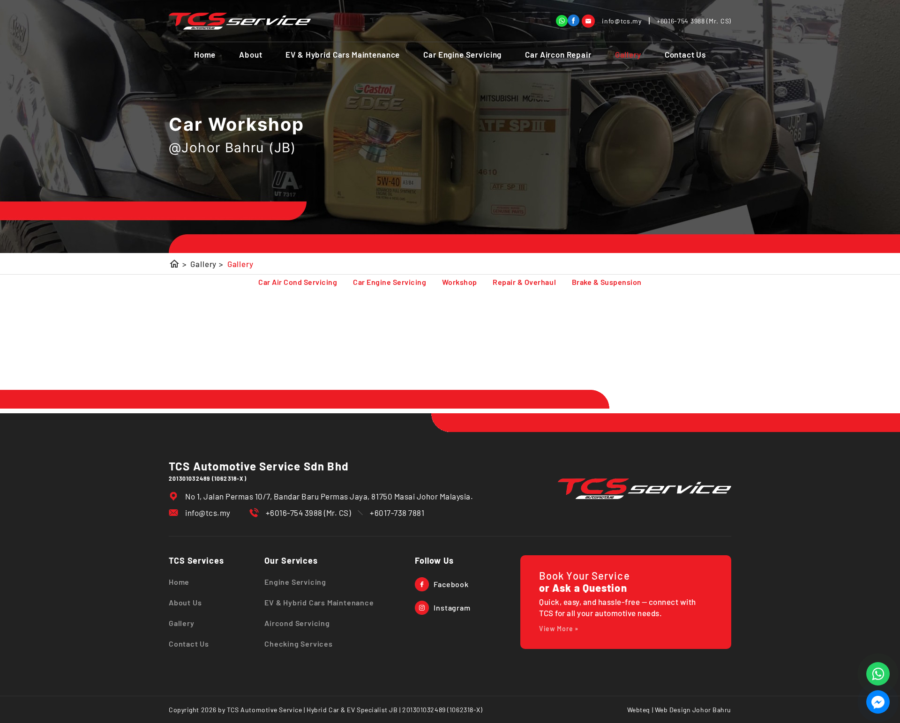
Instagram (452, 607)
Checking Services (298, 643)
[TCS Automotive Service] (573, 20)
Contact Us (685, 54)
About (250, 54)
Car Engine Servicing (462, 54)
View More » (558, 629)
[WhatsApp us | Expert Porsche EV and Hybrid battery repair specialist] (878, 674)
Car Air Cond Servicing (297, 281)
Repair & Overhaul (524, 281)
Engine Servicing (295, 581)
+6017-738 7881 (397, 512)
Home (205, 54)
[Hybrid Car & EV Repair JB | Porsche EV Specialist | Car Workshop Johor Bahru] (240, 21)
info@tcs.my (208, 512)
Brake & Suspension (607, 281)
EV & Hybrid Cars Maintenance (342, 54)
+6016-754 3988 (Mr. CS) (308, 512)
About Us (185, 602)
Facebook (451, 584)
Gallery (628, 54)
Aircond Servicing (297, 623)
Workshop (459, 281)
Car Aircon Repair (558, 54)
